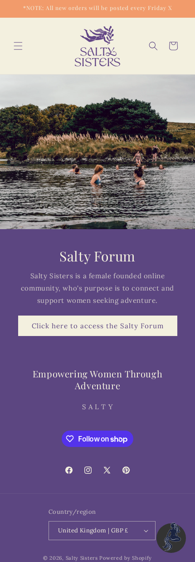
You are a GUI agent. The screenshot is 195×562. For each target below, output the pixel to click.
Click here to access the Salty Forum (98, 325)
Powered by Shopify (125, 558)
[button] (18, 46)
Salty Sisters (82, 558)
